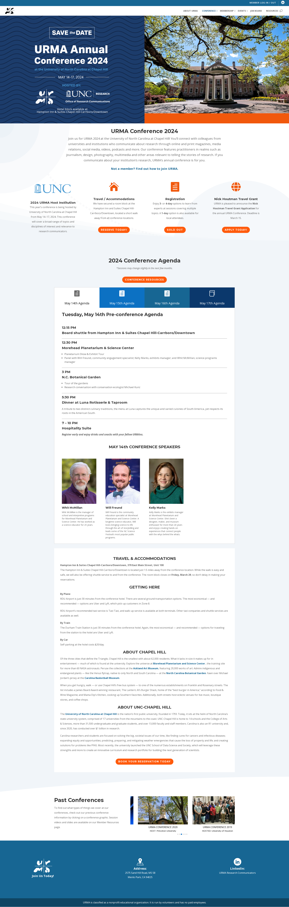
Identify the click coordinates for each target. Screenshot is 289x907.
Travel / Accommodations (114, 199)
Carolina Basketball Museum (102, 678)
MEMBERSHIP (227, 10)
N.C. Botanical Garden (81, 377)
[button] (177, 834)
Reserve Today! (114, 229)
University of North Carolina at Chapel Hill (91, 714)
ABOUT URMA (190, 10)
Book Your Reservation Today (144, 761)
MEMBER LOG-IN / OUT (263, 2)
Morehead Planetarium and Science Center (179, 663)
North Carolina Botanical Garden (186, 673)
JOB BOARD (256, 10)
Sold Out (175, 229)
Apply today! (236, 229)
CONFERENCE (209, 10)
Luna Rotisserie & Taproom (103, 402)
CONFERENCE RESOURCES (144, 279)
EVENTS (242, 10)
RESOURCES (272, 10)
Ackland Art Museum (145, 668)
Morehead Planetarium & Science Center (98, 348)
